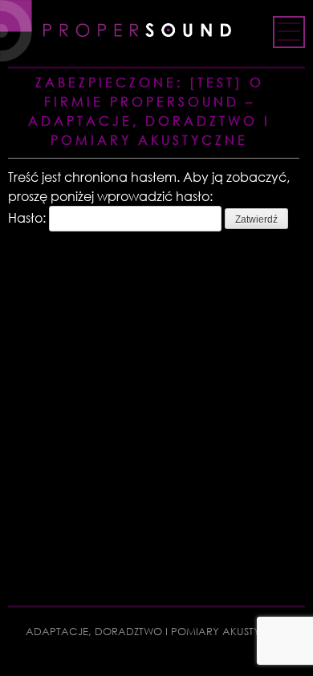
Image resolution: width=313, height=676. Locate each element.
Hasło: (28, 217)
